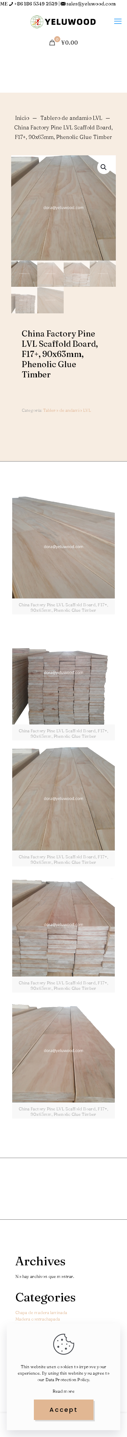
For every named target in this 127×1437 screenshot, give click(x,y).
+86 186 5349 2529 (36, 4)
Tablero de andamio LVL (71, 117)
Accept (63, 1409)
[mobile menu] (118, 21)
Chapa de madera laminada (41, 1312)
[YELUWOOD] (63, 21)
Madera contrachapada (37, 1319)
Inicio (22, 117)
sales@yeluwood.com (91, 4)
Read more (63, 1391)
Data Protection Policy (67, 1379)
